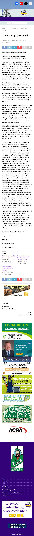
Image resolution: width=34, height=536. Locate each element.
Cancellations (6, 487)
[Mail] (30, 3)
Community (5, 481)
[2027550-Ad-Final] (17, 355)
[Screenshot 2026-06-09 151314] (17, 401)
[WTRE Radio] (17, 15)
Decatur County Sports (8, 490)
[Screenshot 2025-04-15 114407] (17, 422)
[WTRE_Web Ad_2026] (17, 339)
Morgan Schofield (18, 40)
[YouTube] (21, 3)
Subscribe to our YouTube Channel (12, 492)
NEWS (3, 484)
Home (3, 478)
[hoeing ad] (17, 373)
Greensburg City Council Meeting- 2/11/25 (7, 268)
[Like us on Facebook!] (17, 3)
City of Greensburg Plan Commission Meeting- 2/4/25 (23, 258)
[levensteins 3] (17, 295)
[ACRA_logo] (17, 432)
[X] (26, 3)
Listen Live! (5, 495)
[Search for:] (17, 23)
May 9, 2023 (7, 40)
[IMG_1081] (17, 392)
